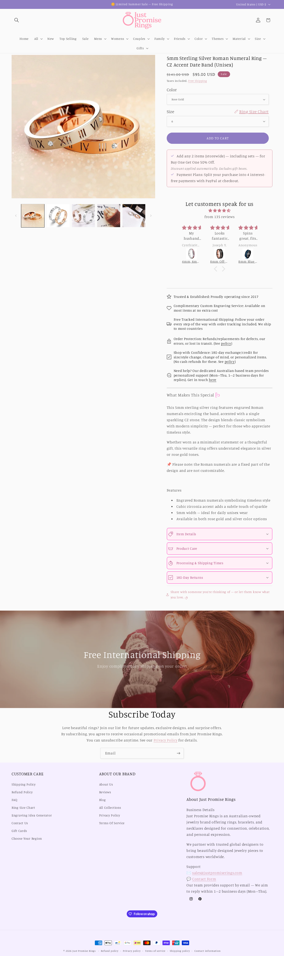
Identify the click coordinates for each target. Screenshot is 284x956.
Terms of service (155, 950)
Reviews (105, 792)
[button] (17, 20)
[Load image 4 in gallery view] (108, 215)
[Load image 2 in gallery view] (58, 215)
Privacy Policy (166, 740)
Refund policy (109, 950)
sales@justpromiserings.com (217, 872)
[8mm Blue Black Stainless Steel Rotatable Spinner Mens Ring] (219, 253)
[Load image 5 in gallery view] (133, 215)
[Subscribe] (178, 753)
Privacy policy (132, 950)
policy (226, 343)
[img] (219, 210)
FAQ (14, 800)
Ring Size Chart (23, 807)
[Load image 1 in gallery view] (32, 215)
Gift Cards (19, 831)
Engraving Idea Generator (32, 815)
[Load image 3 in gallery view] (83, 215)
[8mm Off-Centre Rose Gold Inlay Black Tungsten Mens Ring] (191, 253)
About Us (106, 784)
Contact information (207, 950)
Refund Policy (22, 792)
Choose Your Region (27, 838)
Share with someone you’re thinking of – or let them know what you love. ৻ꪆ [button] (220, 594)
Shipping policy (180, 950)
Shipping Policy (24, 784)
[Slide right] (151, 215)
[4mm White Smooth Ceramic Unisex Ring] (248, 253)
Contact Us (20, 823)
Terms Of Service (112, 823)
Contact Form (204, 879)
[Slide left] (16, 215)
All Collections (110, 807)
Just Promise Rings (84, 950)
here (212, 379)
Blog (102, 800)
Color (172, 89)
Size (218, 111)
